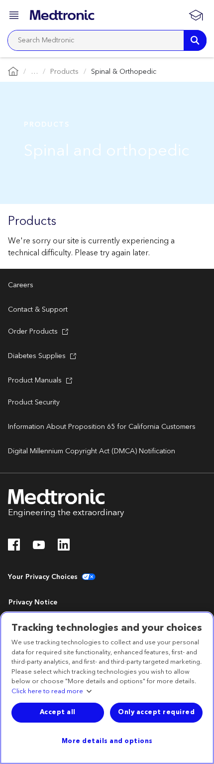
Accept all (58, 712)
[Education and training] (196, 14)
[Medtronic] (62, 15)
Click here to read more (47, 692)
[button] (15, 16)
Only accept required (156, 712)
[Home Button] (13, 72)
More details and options (107, 741)
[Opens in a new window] (14, 548)
